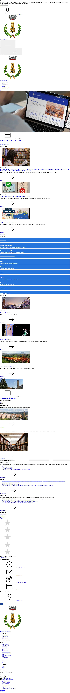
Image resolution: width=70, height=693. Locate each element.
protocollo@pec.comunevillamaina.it (7, 679)
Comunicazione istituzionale (4, 144)
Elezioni (3, 86)
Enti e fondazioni (4, 638)
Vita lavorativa (4, 646)
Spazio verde (2, 402)
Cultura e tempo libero (5, 645)
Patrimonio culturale (3, 514)
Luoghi (3, 666)
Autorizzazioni (4, 656)
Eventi (3, 667)
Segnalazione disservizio (6, 682)
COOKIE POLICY (3, 4)
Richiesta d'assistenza (5, 683)
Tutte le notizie (2, 234)
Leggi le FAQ (4, 680)
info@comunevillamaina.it (6, 678)
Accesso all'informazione (6, 87)
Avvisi (3, 662)
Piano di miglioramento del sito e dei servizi (8, 688)
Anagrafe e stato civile (5, 644)
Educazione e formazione (6, 652)
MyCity (2, 691)
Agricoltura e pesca (5, 657)
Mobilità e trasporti (5, 650)
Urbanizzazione (2, 517)
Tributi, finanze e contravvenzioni (7, 653)
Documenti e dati (4, 640)
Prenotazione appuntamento (6, 681)
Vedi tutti (1, 518)
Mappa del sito (2, 690)
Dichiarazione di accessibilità (6, 687)
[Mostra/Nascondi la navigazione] (7, 44)
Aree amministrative (5, 636)
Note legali (4, 686)
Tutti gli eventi (2, 378)
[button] (3, 83)
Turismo (3, 649)
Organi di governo (5, 635)
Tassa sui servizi (2, 516)
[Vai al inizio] (0, 602)
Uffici (3, 637)
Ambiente (3, 654)
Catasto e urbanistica (5, 648)
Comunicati (4, 661)
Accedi (1, 90)
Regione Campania (3, 6)
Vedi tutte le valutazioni (3, 557)
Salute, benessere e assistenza (6, 655)
